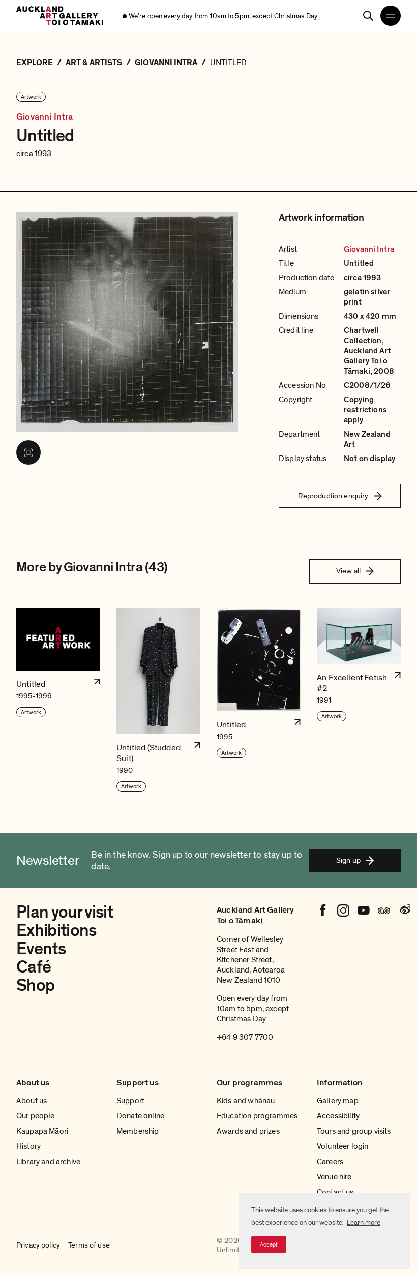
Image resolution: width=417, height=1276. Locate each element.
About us (31, 1100)
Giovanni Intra (44, 117)
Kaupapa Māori (42, 1131)
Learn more (363, 1222)
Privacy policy (38, 1245)
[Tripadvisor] (384, 910)
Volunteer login (342, 1146)
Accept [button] (269, 1244)
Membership (137, 1131)
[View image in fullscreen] (28, 452)
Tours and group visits (354, 1131)
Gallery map (338, 1100)
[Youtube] (364, 910)
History (28, 1146)
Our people (35, 1115)
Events (41, 948)
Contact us (335, 1192)
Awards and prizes (248, 1131)
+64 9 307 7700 (245, 1037)
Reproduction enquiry (333, 496)
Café (33, 967)
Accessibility (338, 1115)
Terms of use (89, 1245)
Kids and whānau (246, 1100)
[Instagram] (343, 910)
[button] (58, 700)
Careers (330, 1161)
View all (348, 571)
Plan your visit (64, 912)
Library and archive (48, 1161)
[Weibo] (404, 910)
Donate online (140, 1115)
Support (130, 1100)
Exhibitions (56, 930)
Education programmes (257, 1115)
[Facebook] (323, 910)
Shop (35, 985)
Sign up (348, 860)
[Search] (368, 16)
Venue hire (334, 1176)
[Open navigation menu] (390, 16)
